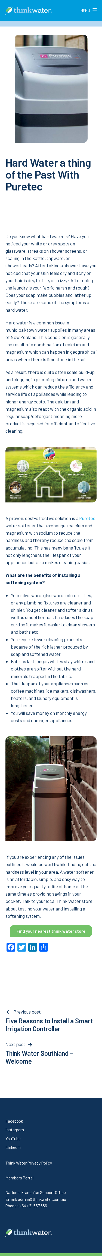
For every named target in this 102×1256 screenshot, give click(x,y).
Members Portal (19, 1177)
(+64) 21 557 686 (33, 1205)
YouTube (13, 1138)
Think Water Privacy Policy (28, 1162)
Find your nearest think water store (51, 931)
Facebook (14, 1121)
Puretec (87, 518)
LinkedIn (13, 1147)
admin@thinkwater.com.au (42, 1199)
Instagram (14, 1129)
